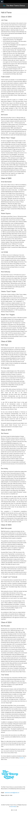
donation (22, 757)
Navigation (2, 1)
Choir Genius (13, 806)
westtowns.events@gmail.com (12, 792)
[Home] (4, 5)
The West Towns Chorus (15, 6)
